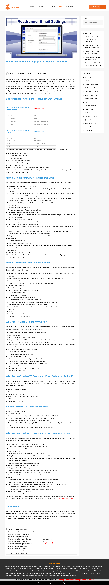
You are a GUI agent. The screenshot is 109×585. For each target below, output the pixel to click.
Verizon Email (89, 127)
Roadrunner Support (91, 123)
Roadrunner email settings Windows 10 (20, 544)
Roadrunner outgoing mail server (18, 546)
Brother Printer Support (92, 88)
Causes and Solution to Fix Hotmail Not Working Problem (94, 64)
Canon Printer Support (91, 91)
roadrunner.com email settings (17, 551)
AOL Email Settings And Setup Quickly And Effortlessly (92, 39)
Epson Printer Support (91, 98)
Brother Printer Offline (91, 84)
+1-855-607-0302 (95, 7)
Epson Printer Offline (91, 95)
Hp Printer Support (90, 105)
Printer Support (89, 113)
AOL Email (88, 77)
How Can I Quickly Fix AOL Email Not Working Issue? (93, 46)
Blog (60, 6)
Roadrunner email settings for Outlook (19, 539)
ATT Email (88, 81)
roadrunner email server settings (17, 529)
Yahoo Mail (88, 130)
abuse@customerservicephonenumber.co (75, 580)
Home (32, 6)
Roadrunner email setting (15, 532)
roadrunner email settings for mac (18, 536)
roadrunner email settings (31, 532)
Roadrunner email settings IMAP (17, 541)
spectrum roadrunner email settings (18, 553)
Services (41, 6)
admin (11, 73)
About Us (52, 6)
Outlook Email (89, 109)
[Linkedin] (51, 543)
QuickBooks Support (91, 116)
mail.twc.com (39, 108)
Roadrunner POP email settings (17, 548)
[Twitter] (45, 543)
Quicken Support (90, 120)
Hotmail (87, 102)
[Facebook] (48, 543)
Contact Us (69, 6)
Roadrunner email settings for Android (19, 534)
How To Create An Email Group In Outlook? (92, 58)
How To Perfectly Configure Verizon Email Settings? (93, 52)
